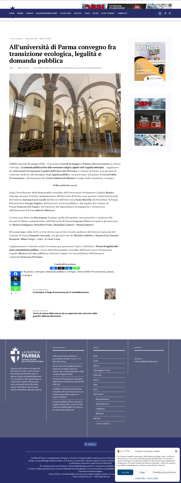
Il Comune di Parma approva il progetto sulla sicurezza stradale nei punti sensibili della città (68, 381)
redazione (19, 38)
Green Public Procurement (91, 271)
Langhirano (100, 409)
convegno (39, 271)
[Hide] (11, 293)
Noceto (78, 13)
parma (110, 271)
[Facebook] (160, 13)
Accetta (125, 472)
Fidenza (29, 13)
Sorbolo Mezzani (102, 404)
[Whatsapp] (76, 268)
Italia (87, 13)
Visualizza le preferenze (164, 472)
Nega (142, 472)
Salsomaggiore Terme (46, 13)
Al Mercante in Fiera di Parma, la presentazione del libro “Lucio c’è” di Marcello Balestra (67, 358)
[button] (176, 451)
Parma (20, 13)
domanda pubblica (56, 271)
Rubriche (122, 13)
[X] (61, 268)
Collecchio (65, 13)
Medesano (100, 413)
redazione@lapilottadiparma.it (146, 361)
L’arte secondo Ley (103, 424)
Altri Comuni (107, 13)
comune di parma (23, 271)
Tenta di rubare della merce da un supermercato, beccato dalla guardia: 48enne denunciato (65, 314)
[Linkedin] (68, 268)
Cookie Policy (140, 478)
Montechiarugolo (102, 399)
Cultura (48, 38)
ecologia (71, 271)
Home (11, 13)
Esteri (96, 13)
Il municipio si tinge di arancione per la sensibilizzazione (61, 291)
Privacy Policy (152, 478)
